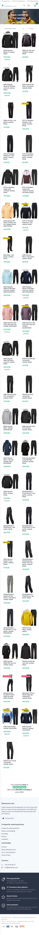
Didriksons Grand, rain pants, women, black (10, 762)
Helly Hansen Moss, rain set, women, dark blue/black (9, 460)
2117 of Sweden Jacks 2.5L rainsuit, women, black (9, 190)
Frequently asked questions (10, 828)
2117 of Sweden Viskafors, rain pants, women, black (9, 156)
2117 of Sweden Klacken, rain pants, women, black (27, 123)
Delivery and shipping (8, 831)
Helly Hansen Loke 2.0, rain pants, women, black (10, 396)
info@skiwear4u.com (11, 867)
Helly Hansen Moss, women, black (8, 493)
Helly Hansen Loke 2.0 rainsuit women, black (28, 428)
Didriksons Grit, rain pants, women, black (27, 396)
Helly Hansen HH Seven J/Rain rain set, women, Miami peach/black (10, 223)
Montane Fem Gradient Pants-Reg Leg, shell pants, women (9, 695)
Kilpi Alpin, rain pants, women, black (9, 256)
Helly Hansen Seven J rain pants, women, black (9, 561)
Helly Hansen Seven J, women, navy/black (28, 728)
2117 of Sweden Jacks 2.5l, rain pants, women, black (27, 156)
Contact (4, 847)
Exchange (5, 834)
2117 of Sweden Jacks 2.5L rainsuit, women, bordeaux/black (28, 190)
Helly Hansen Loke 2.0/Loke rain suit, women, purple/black (29, 325)
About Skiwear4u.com (9, 850)
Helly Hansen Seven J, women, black (9, 52)
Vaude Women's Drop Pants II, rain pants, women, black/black (10, 630)
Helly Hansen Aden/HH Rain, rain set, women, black (9, 361)
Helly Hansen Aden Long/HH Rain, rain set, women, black (28, 460)
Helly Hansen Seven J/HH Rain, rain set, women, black (10, 87)
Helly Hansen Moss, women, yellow (27, 629)
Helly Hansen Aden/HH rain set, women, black (10, 663)
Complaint (5, 839)
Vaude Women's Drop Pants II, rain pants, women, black (28, 494)
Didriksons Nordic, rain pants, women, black (28, 360)
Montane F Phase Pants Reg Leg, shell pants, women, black (28, 695)
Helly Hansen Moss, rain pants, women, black (28, 256)
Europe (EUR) (9, 818)
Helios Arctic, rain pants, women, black (10, 122)
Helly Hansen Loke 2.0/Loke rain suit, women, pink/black (10, 324)
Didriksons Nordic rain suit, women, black (28, 663)
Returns (4, 836)
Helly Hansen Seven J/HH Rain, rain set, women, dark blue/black (28, 289)
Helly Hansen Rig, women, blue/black (10, 727)
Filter (31, 28)
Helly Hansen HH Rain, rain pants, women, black (28, 86)
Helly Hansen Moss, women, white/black (8, 428)
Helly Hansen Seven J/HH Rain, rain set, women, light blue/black (10, 289)
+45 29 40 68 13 (9, 865)
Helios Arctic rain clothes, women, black (28, 52)
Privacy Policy (6, 855)
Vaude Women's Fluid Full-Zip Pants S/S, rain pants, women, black (27, 562)
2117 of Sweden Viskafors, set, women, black (27, 222)
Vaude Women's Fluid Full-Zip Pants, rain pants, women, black (10, 597)
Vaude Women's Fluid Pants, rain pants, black (9, 527)
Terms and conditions (8, 852)
